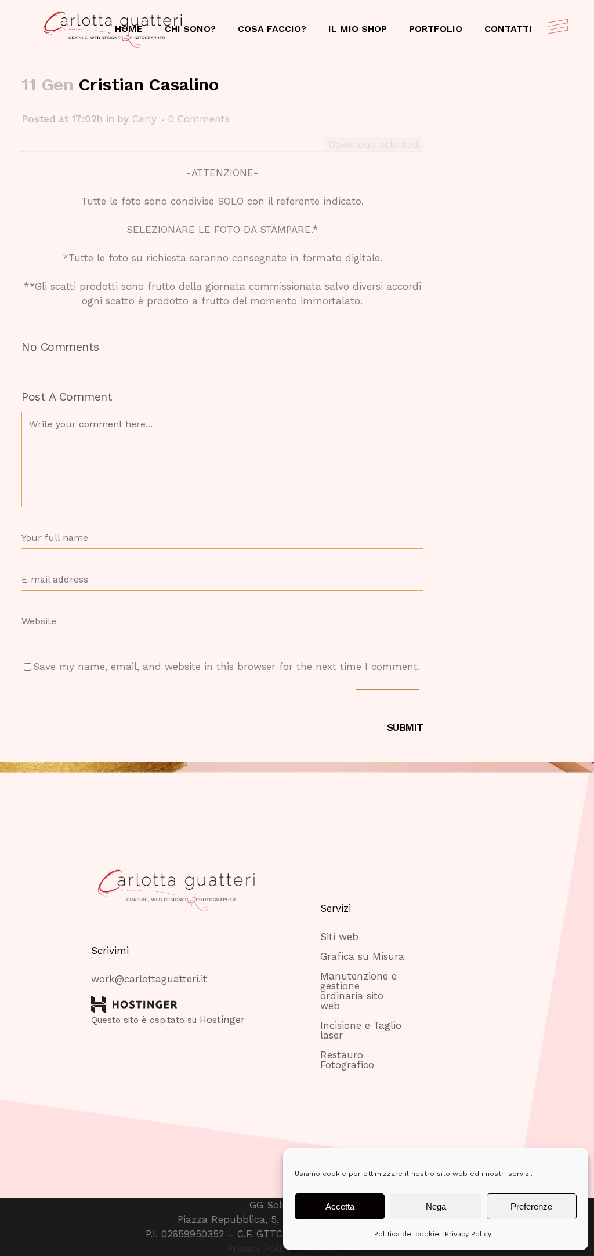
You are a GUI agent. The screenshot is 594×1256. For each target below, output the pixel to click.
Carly (144, 119)
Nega (436, 1206)
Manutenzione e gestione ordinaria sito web (358, 991)
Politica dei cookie (406, 1234)
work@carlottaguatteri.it (149, 979)
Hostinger (222, 1019)
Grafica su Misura (362, 957)
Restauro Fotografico (347, 1060)
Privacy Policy (468, 1234)
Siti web (339, 937)
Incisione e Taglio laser (360, 1030)
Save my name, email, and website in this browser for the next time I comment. (226, 666)
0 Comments (199, 119)
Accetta (339, 1206)
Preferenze (531, 1206)
